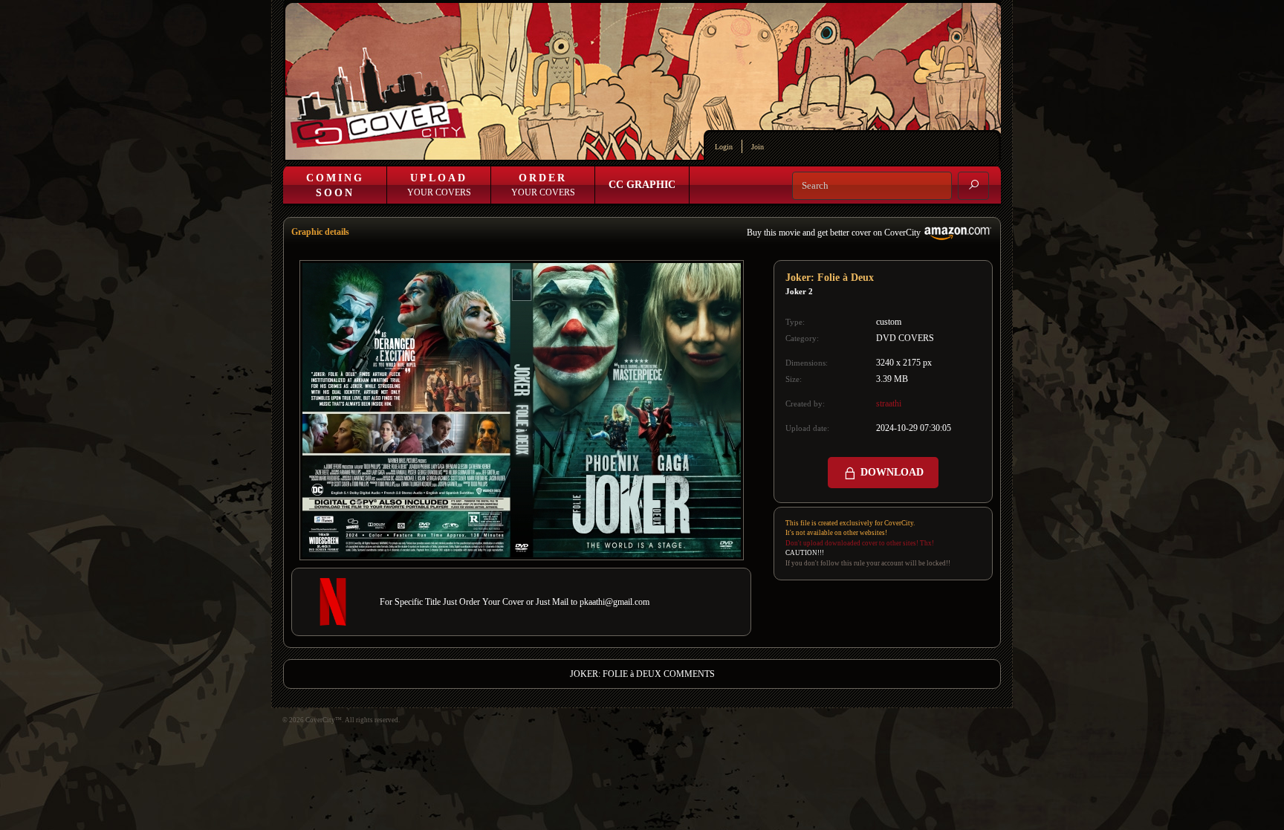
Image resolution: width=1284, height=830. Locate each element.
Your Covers (439, 185)
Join (757, 147)
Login (724, 147)
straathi (888, 403)
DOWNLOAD (890, 472)
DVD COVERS (905, 338)
